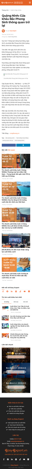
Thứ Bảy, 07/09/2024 (7, 254)
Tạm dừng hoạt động (22, 138)
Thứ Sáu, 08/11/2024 (7, 178)
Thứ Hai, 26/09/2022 (7, 34)
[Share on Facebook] (9, 145)
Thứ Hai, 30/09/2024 (7, 230)
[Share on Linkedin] (23, 145)
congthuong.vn (14, 133)
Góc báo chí (6, 246)
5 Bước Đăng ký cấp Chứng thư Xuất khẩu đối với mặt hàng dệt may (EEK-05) (19, 335)
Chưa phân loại (7, 166)
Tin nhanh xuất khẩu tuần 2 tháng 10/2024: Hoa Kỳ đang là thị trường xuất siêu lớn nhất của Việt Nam (14, 200)
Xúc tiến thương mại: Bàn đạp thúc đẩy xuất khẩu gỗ (20, 317)
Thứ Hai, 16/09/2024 (7, 280)
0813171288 (17, 439)
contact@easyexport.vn (17, 441)
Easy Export (13, 31)
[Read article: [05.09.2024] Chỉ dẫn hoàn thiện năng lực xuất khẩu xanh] (16, 240)
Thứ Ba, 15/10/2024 (7, 204)
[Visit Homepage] (12, 3)
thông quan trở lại (8, 140)
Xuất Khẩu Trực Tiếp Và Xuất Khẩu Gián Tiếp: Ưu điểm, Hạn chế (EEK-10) (20, 308)
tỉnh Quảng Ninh (19, 140)
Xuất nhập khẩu (16, 10)
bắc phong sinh (10, 138)
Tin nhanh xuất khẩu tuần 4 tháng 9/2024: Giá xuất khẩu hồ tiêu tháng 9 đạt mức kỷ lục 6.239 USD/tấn (15, 226)
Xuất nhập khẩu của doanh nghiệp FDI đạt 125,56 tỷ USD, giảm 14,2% (19, 326)
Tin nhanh (6, 194)
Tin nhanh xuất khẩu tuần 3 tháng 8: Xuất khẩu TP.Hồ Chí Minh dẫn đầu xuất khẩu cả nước (15, 276)
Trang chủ (5, 10)
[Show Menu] (30, 2)
